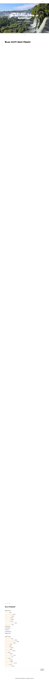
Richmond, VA (8, 647)
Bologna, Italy (8, 661)
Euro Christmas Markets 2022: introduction (17, 225)
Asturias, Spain (8, 619)
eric (6, 134)
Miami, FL (7, 646)
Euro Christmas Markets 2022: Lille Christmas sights (19, 163)
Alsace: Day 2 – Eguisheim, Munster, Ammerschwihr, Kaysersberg (21, 348)
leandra (7, 72)
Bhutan (6, 652)
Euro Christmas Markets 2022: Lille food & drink (18, 194)
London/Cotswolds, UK (9, 622)
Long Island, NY (8, 624)
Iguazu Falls (7, 644)
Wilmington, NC (8, 616)
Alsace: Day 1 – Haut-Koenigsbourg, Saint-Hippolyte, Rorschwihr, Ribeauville (22, 380)
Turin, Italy (7, 664)
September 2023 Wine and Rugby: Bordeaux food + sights (20, 71)
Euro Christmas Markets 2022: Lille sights (16, 132)
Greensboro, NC (8, 666)
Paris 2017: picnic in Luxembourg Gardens (15, 504)
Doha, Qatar (7, 653)
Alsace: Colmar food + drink (12, 287)
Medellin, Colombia (9, 614)
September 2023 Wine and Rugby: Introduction (17, 101)
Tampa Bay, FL (8, 638)
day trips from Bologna (9, 662)
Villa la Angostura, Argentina (11, 641)
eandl (7, 350)
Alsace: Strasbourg (10, 256)
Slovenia (6, 658)
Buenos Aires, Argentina (10, 640)
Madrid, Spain (8, 617)
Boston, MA (7, 649)
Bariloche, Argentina (9, 643)
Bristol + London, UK (9, 655)
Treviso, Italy (7, 659)
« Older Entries (8, 603)
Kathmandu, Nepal (8, 650)
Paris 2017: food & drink (11, 473)
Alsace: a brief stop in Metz (12, 411)
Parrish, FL (7, 612)
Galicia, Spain (7, 621)
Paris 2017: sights (9, 535)
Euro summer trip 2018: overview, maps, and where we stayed (21, 442)
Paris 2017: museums (10, 566)
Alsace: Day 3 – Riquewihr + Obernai (14, 318)
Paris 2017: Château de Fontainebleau (15, 597)
